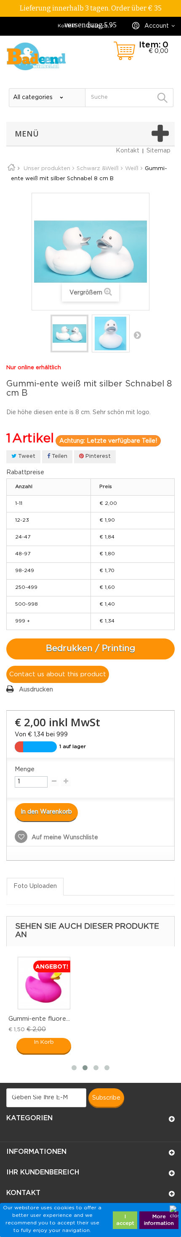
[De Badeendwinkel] (36, 56)
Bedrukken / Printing (90, 648)
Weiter (137, 335)
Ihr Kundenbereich (42, 1172)
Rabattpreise (25, 472)
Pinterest (97, 456)
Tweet (25, 456)
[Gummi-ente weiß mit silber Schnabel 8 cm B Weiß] (69, 333)
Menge (25, 769)
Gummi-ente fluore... (39, 1019)
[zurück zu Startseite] (14, 168)
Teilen (58, 456)
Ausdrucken (36, 689)
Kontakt (67, 26)
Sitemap (158, 150)
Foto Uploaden (35, 886)
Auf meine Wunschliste (64, 837)
